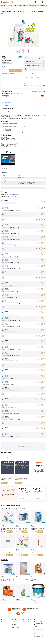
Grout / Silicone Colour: (6, 60)
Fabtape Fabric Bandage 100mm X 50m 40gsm (7, 552)
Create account (4, 623)
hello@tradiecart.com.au (38, 627)
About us (13, 621)
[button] (2, 13)
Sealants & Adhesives (41, 5)
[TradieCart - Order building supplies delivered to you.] (5, 2)
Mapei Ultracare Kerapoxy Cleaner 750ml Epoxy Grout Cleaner (22, 603)
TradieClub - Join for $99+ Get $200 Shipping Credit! (21, 479)
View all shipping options (6, 102)
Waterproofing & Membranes (22, 5)
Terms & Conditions (15, 627)
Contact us (14, 623)
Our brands (14, 624)
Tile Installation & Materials (11, 5)
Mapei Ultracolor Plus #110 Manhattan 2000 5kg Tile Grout (23, 552)
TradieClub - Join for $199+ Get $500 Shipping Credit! (7, 479)
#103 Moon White (21, 177)
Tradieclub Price (39, 96)
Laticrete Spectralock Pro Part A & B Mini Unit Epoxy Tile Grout (38, 603)
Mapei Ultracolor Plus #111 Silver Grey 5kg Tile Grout (8, 529)
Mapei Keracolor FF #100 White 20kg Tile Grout (38, 529)
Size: (3, 64)
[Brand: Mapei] (20, 57)
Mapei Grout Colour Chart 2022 (22, 579)
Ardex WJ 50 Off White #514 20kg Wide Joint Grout (7, 603)
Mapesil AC (27, 118)
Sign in (2, 621)
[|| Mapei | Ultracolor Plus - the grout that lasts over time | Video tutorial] (8, 159)
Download (15, 194)
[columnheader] (9, 203)
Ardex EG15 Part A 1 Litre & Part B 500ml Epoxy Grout (37, 580)
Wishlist (24, 623)
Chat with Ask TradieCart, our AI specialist (32, 77)
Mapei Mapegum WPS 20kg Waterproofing (21, 529)
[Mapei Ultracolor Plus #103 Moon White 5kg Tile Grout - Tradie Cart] (23, 31)
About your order (26, 621)
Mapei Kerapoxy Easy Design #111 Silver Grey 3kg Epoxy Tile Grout (7, 580)
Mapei (19, 175)
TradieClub (3, 5)
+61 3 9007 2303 (40, 621)
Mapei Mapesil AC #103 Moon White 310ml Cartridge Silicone (38, 552)
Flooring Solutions (32, 5)
